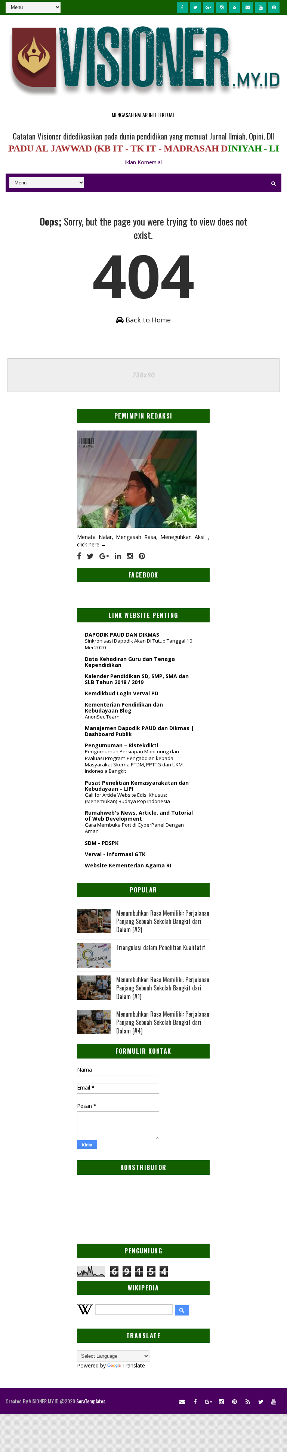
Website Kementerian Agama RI (128, 865)
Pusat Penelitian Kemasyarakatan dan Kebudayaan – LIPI (137, 785)
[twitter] (195, 7)
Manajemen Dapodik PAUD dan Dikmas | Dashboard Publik (139, 731)
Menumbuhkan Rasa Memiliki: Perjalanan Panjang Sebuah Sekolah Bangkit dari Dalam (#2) (162, 921)
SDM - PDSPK (101, 842)
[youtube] (260, 7)
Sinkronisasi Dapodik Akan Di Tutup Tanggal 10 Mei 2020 (138, 643)
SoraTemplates (90, 1401)
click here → (91, 544)
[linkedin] (118, 556)
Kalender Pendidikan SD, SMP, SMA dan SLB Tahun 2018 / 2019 (137, 679)
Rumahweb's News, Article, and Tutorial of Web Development (139, 815)
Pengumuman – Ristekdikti (121, 745)
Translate (133, 1365)
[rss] (234, 7)
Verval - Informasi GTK (115, 854)
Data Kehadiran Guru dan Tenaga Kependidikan (130, 661)
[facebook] (182, 7)
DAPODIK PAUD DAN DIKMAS (122, 634)
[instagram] (221, 7)
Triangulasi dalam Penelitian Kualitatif (160, 947)
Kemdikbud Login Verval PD (121, 693)
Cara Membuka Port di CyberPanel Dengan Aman (134, 827)
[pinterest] (274, 7)
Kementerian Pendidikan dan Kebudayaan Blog (124, 707)
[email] (247, 7)
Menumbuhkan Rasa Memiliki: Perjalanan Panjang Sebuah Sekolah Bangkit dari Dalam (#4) (162, 1022)
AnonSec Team (102, 716)
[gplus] (208, 7)
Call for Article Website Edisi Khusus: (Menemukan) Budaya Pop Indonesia (127, 798)
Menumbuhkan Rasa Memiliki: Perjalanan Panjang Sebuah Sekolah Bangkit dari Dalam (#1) (162, 988)
